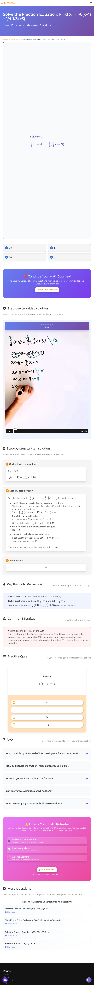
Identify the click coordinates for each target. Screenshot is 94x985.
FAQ (5, 983)
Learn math (15, 39)
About (6, 977)
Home (5, 39)
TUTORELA (9, 3)
